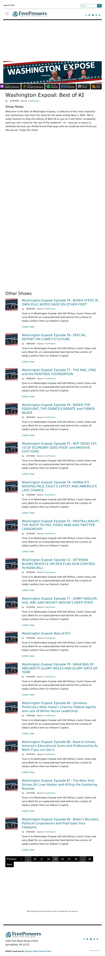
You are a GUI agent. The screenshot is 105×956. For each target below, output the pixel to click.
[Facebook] (86, 15)
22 (48, 859)
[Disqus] (52, 176)
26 (76, 859)
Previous (11, 859)
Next (9, 864)
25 (69, 859)
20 (35, 859)
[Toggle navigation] (7, 13)
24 (62, 859)
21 (41, 859)
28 (89, 859)
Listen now (28, 326)
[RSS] (99, 15)
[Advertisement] (52, 40)
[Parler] (96, 15)
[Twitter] (89, 15)
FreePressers (29, 15)
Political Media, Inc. (95, 950)
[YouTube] (93, 15)
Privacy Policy (31, 951)
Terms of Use (45, 951)
